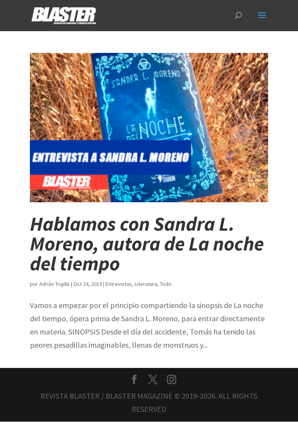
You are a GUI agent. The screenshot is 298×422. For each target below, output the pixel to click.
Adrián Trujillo (54, 283)
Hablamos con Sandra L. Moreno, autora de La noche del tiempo (147, 243)
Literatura (146, 283)
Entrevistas (119, 283)
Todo (166, 283)
